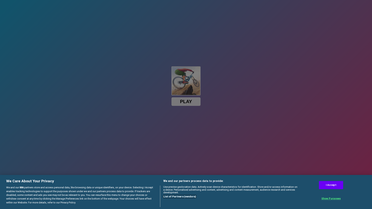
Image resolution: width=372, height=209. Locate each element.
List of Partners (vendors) (179, 196)
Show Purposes (331, 198)
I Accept (331, 185)
